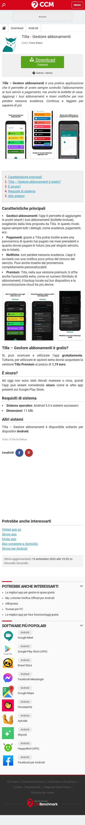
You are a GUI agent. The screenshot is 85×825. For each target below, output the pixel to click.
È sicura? (14, 186)
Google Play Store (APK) (32, 651)
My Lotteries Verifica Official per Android (29, 598)
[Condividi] (19, 453)
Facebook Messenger (31, 679)
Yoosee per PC (14, 609)
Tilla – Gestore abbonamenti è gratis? (34, 182)
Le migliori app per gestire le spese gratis (30, 592)
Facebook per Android (31, 762)
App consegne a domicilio (20, 544)
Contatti (18, 787)
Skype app (9, 534)
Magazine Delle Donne (57, 787)
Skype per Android (14, 548)
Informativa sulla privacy (62, 781)
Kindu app (9, 539)
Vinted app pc (11, 529)
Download (17, 28)
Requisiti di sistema (21, 191)
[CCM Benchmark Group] (42, 803)
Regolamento (33, 787)
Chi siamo (13, 781)
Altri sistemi (16, 196)
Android (33, 28)
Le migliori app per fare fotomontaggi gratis (32, 614)
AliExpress (11, 603)
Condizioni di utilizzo (33, 781)
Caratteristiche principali (25, 177)
